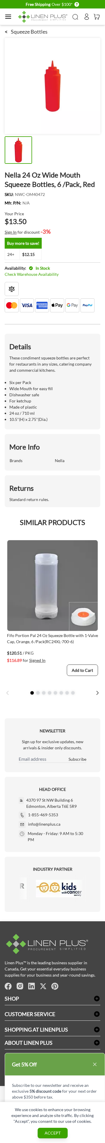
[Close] (95, 1064)
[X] (43, 986)
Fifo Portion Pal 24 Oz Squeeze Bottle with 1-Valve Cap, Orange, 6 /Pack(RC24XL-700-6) (52, 638)
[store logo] (43, 16)
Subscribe (77, 759)
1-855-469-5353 (43, 814)
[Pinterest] (54, 986)
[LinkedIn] (31, 986)
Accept (53, 1132)
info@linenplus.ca (44, 824)
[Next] (97, 693)
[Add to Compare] (12, 289)
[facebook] (8, 986)
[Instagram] (19, 986)
